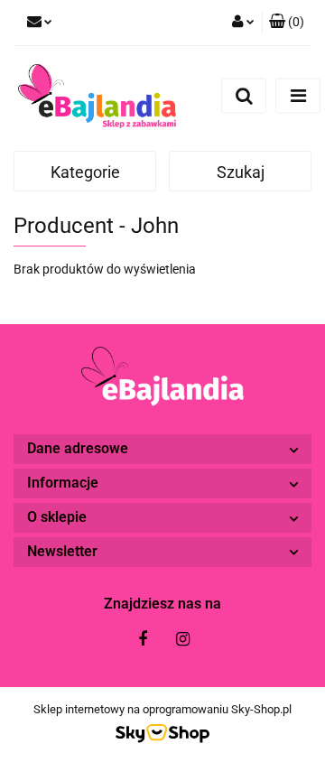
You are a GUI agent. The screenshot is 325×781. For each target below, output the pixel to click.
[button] (286, 22)
